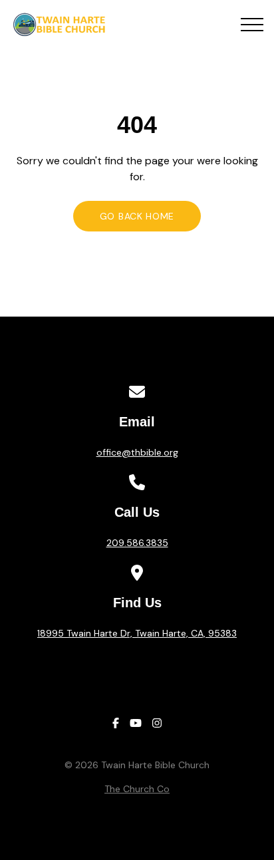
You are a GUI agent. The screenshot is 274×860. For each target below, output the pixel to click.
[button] (252, 24)
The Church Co (137, 789)
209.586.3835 (137, 543)
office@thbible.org (137, 452)
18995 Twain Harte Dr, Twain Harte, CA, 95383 (137, 633)
